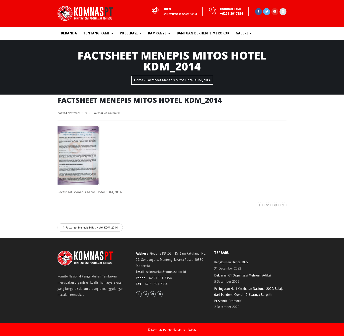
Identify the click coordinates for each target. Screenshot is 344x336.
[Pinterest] (276, 205)
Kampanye (157, 33)
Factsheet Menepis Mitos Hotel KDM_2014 (91, 227)
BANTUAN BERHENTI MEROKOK (203, 33)
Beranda (69, 33)
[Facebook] (260, 205)
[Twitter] (268, 205)
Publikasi (129, 33)
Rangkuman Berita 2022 (231, 262)
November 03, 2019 (79, 112)
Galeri (242, 33)
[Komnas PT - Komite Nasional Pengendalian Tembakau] (85, 13)
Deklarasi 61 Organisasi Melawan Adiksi (242, 275)
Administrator (112, 112)
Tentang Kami (96, 33)
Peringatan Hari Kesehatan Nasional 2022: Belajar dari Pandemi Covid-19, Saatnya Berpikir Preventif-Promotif (249, 295)
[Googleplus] (283, 205)
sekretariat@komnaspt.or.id (180, 14)
